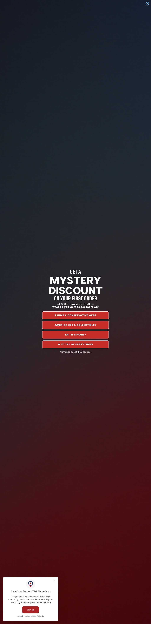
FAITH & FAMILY (75, 334)
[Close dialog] (147, 3)
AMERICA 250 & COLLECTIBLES (75, 325)
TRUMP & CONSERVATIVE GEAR (76, 315)
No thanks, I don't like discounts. (75, 352)
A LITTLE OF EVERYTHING (75, 344)
